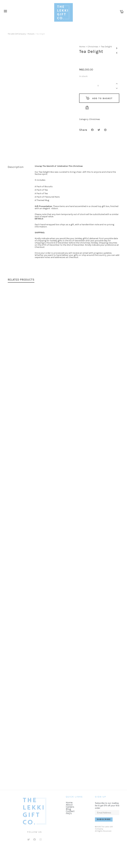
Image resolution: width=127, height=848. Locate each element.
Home (82, 47)
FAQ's (69, 813)
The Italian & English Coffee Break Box (63, 650)
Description (16, 167)
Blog (68, 809)
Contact (70, 811)
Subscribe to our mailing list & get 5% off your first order (107, 805)
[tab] (19, 167)
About (69, 804)
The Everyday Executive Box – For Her (63, 399)
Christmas (93, 47)
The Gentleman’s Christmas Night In (63, 524)
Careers (70, 806)
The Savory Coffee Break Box (63, 776)
